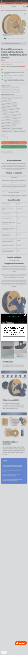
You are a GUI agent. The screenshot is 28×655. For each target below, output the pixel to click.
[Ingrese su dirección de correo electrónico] (23, 338)
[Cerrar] (25, 315)
